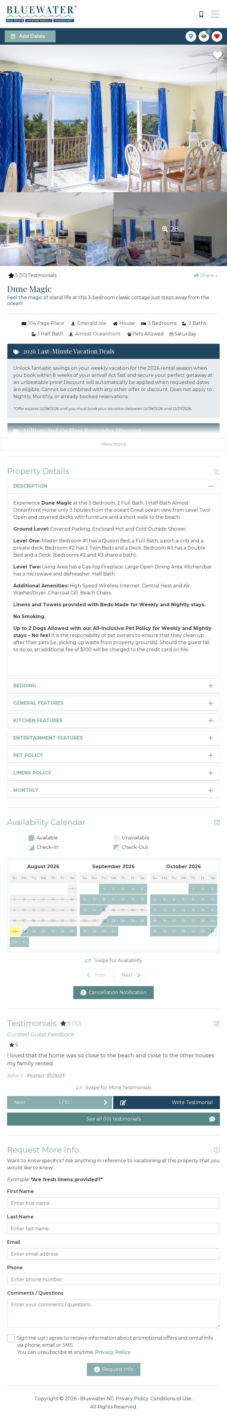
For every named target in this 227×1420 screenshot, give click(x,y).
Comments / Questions (35, 1293)
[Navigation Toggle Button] (215, 14)
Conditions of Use (170, 1398)
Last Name (20, 1217)
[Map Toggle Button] (191, 36)
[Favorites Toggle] (217, 36)
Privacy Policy (132, 1398)
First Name (20, 1191)
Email (13, 1242)
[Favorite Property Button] (217, 55)
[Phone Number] (201, 14)
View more (113, 444)
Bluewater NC (97, 1398)
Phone (15, 1267)
